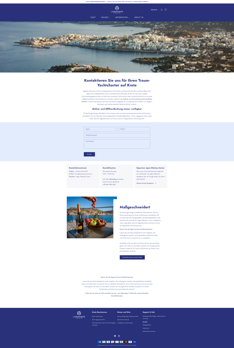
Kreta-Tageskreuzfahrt (98, 319)
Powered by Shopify (132, 345)
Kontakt (145, 322)
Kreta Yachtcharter (97, 316)
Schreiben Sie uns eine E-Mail (132, 257)
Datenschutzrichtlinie (149, 331)
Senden (89, 154)
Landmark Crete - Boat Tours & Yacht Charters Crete (114, 345)
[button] (105, 17)
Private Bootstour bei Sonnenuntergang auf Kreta (103, 324)
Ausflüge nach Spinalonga (125, 323)
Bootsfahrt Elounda (123, 319)
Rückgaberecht (147, 325)
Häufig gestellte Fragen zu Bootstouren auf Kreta (154, 317)
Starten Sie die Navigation (145, 183)
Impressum (146, 328)
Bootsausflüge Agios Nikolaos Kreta (127, 316)
